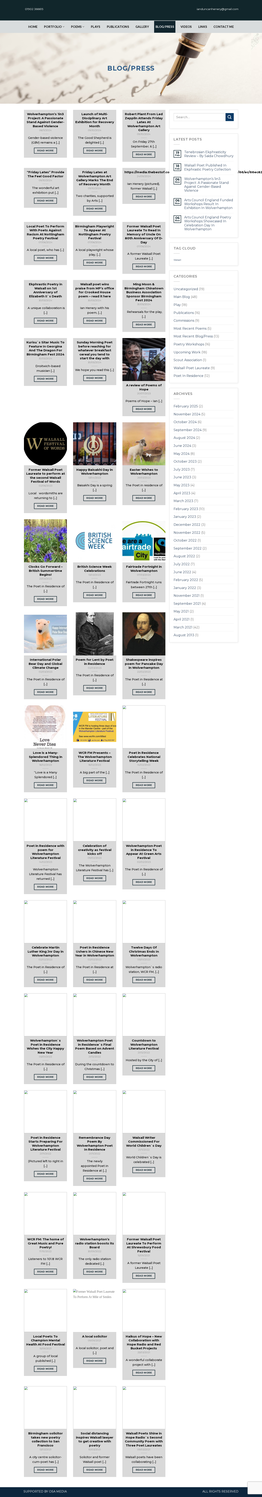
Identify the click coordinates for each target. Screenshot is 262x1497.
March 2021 (183, 627)
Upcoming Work (187, 352)
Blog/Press (165, 26)
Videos (186, 26)
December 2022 (187, 525)
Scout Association (188, 360)
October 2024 (185, 422)
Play (177, 305)
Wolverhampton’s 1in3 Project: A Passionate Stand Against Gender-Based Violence (206, 185)
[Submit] (230, 117)
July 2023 (182, 469)
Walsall (177, 260)
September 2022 (188, 548)
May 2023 (182, 485)
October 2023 (185, 461)
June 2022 (182, 572)
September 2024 (188, 430)
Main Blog (182, 297)
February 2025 (186, 406)
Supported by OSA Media (45, 1491)
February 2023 (186, 509)
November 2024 (187, 414)
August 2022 (184, 556)
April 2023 (182, 493)
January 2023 (185, 517)
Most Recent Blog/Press (193, 336)
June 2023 (182, 477)
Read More (45, 150)
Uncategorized (186, 289)
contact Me (223, 26)
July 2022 (182, 564)
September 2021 (187, 604)
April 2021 (182, 619)
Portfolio (53, 26)
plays (95, 26)
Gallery (142, 26)
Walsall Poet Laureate (192, 368)
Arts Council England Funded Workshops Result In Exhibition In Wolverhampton (208, 204)
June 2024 (182, 446)
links (202, 26)
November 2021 (187, 596)
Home (32, 26)
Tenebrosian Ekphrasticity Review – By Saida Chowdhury (209, 154)
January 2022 (185, 588)
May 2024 (182, 454)
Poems (76, 26)
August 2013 (184, 635)
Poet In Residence (188, 376)
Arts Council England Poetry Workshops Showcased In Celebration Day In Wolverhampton (207, 223)
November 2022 (187, 533)
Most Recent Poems (190, 328)
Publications (118, 26)
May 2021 (181, 611)
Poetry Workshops (189, 344)
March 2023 (183, 501)
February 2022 (186, 580)
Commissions (184, 321)
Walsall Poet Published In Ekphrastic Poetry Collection (207, 167)
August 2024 (184, 438)
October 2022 (185, 540)
